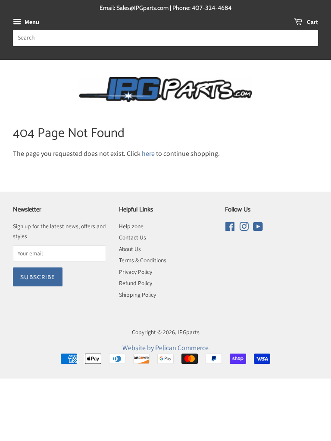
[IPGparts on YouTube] (258, 228)
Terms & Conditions (142, 260)
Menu (31, 22)
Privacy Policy (135, 272)
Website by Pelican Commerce (165, 347)
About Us (130, 249)
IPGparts (189, 332)
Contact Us (132, 237)
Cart (312, 22)
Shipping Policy (137, 294)
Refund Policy (135, 283)
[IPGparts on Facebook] (230, 228)
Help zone (131, 226)
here (148, 153)
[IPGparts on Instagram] (244, 228)
